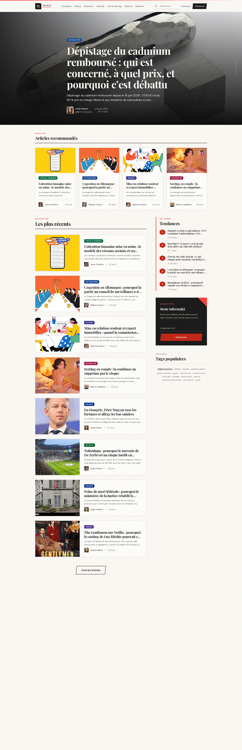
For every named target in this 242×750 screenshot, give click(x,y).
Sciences (128, 6)
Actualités (66, 6)
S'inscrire (199, 6)
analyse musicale (164, 373)
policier (177, 369)
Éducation (89, 6)
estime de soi (186, 376)
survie (197, 380)
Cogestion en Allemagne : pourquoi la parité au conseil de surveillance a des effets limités (187, 271)
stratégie (176, 376)
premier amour (198, 369)
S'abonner (181, 337)
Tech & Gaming (114, 6)
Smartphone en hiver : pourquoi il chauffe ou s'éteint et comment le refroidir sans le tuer (185, 284)
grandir (175, 373)
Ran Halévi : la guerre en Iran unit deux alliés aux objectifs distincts (185, 245)
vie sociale (166, 376)
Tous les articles (90, 570)
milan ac (197, 376)
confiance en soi (199, 373)
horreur (186, 369)
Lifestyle (100, 6)
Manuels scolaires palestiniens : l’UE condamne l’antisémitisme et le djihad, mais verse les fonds (187, 232)
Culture (77, 6)
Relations (139, 6)
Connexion (186, 6)
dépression (165, 369)
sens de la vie (185, 373)
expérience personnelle (171, 380)
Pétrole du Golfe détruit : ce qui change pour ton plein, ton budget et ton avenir (187, 258)
